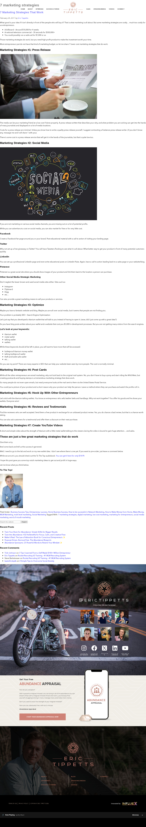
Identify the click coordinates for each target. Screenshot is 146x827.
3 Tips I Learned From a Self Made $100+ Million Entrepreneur (44, 552)
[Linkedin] (115, 648)
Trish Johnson (10, 552)
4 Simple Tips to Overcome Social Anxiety (37, 560)
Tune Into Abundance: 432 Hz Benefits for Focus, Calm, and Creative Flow (35, 534)
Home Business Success (58, 511)
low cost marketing (100, 514)
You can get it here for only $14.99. (70, 455)
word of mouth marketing (20, 517)
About (30, 9)
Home (23, 9)
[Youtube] (125, 648)
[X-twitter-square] (104, 648)
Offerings (40, 9)
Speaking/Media (100, 9)
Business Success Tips (20, 511)
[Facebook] (94, 648)
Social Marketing (39, 514)
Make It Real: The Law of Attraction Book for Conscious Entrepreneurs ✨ (35, 537)
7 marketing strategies (67, 514)
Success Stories (52, 9)
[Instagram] (84, 648)
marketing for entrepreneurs (121, 514)
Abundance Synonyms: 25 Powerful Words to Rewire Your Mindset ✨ (33, 542)
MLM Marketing (6, 514)
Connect (121, 9)
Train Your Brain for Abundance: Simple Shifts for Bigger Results (31, 531)
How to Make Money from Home (118, 511)
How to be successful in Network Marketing (86, 511)
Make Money (138, 511)
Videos (111, 9)
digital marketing (85, 514)
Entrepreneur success (38, 511)
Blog (88, 9)
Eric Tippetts (10, 555)
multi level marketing (22, 514)
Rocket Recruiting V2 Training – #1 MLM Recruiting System (42, 555)
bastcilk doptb (10, 560)
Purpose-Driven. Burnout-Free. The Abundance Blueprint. (28, 540)
